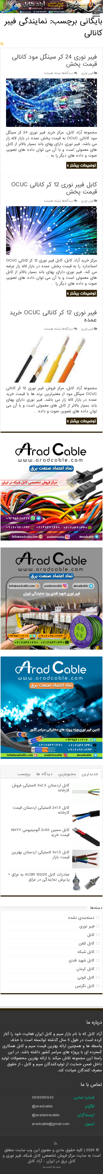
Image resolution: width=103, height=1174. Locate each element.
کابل (90, 935)
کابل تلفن (86, 943)
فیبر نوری (87, 73)
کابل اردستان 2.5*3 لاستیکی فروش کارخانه (40, 787)
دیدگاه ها (44, 774)
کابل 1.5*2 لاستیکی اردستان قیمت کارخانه (41, 810)
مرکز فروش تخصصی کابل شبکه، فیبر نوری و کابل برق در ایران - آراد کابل (39, 1158)
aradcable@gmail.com (50, 1124)
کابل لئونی (85, 977)
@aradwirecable (45, 1115)
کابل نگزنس (84, 986)
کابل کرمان (85, 969)
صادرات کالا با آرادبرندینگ (52, 1167)
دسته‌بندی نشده (81, 918)
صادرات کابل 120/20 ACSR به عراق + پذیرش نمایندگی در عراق (38, 876)
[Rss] (56, 1143)
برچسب (24, 774)
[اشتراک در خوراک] (2, 44)
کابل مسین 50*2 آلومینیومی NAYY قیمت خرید (40, 832)
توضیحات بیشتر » (81, 165)
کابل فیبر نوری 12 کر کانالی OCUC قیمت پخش (54, 188)
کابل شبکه (85, 952)
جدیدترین (90, 774)
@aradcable (42, 1106)
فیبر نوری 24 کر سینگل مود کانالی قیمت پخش (54, 61)
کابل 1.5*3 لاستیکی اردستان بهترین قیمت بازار (40, 854)
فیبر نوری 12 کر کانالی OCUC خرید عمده (53, 316)
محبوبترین (67, 774)
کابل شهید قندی (81, 960)
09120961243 (43, 1097)
